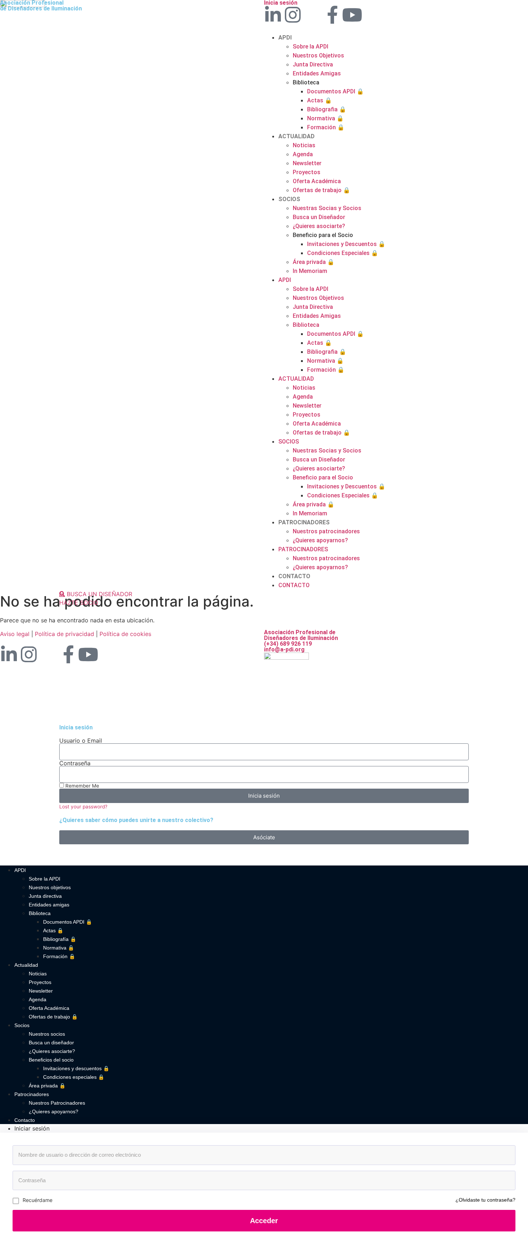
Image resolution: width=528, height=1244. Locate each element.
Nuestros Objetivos (318, 55)
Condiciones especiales (73, 1077)
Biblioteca (40, 913)
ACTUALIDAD (296, 136)
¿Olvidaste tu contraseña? (485, 1200)
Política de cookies (125, 633)
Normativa (325, 118)
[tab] (271, 1128)
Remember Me (81, 786)
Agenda (303, 154)
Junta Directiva (313, 64)
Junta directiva (45, 896)
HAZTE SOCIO (78, 602)
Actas (319, 100)
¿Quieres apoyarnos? (320, 540)
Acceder (264, 1221)
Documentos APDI (335, 91)
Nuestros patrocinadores (326, 531)
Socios (21, 1025)
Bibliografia (326, 109)
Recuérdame (37, 1200)
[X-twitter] (312, 15)
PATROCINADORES (304, 522)
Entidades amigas (49, 905)
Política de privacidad (64, 633)
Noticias (304, 145)
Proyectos (306, 172)
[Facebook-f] (332, 15)
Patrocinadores (31, 1094)
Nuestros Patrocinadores (57, 1103)
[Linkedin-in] (273, 15)
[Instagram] (293, 15)
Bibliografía (59, 939)
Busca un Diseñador (319, 217)
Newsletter (307, 163)
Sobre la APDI (310, 46)
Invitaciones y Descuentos (346, 244)
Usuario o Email (80, 740)
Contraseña (75, 763)
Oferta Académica (317, 181)
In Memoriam (310, 271)
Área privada (313, 262)
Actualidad (26, 965)
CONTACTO (294, 576)
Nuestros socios (47, 1034)
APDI (285, 37)
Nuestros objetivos (50, 887)
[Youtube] (352, 15)
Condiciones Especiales (342, 253)
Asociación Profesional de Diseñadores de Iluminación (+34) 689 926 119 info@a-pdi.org (301, 641)
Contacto (24, 1120)
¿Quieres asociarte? (319, 226)
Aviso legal (14, 633)
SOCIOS (289, 199)
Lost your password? (83, 806)
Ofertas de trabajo (321, 190)
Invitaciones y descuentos (76, 1068)
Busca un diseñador (51, 1042)
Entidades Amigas (317, 73)
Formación (325, 127)
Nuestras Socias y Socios (327, 208)
